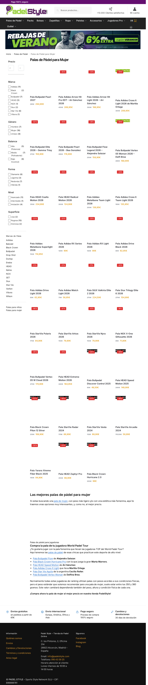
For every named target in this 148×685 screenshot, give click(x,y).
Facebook (81, 638)
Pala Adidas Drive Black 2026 (124, 245)
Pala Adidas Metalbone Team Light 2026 (98, 200)
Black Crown (14, 91)
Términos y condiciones (18, 653)
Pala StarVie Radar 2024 (68, 429)
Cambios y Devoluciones (19, 648)
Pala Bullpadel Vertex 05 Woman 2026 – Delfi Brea (126, 153)
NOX (13, 104)
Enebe (9, 262)
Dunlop (9, 259)
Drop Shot (11, 255)
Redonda (15, 181)
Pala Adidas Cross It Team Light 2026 (125, 199)
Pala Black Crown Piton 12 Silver (39, 429)
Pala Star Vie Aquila (43, 571)
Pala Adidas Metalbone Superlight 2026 (41, 246)
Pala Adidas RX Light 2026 (98, 245)
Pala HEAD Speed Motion (46, 565)
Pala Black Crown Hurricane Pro (49, 561)
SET (8, 277)
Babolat (9, 244)
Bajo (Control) (15, 160)
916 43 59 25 (57, 659)
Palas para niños (14, 307)
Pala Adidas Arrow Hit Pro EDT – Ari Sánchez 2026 (70, 100)
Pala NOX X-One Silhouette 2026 (124, 335)
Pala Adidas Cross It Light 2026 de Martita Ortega (126, 103)
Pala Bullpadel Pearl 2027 (40, 99)
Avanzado (15, 197)
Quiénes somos (14, 638)
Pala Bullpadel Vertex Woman (48, 574)
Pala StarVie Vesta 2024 (97, 429)
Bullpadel (15, 97)
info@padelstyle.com (58, 656)
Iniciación (15, 204)
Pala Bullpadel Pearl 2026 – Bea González (70, 149)
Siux (13, 107)
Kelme (9, 270)
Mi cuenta (134, 13)
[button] (135, 23)
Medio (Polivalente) (16, 154)
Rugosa (14, 220)
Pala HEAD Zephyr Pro (70, 474)
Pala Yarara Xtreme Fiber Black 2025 (40, 472)
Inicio (8, 54)
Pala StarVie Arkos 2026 (68, 335)
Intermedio (16, 201)
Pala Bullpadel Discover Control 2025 (99, 382)
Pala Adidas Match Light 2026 (68, 292)
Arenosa (15, 224)
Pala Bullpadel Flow (43, 558)
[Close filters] (27, 59)
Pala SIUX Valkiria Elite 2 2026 (99, 292)
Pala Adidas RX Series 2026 (70, 245)
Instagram (81, 642)
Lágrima (14, 178)
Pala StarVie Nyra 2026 (96, 335)
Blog (78, 646)
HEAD (13, 100)
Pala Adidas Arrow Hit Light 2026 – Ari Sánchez (98, 100)
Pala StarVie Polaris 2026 (40, 335)
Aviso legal (11, 658)
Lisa (13, 217)
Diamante (15, 174)
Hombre (14, 127)
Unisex (14, 134)
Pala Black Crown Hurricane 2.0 (96, 476)
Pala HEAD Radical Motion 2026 (68, 199)
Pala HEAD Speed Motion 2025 (124, 382)
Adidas (14, 87)
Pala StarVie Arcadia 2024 (126, 429)
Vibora (14, 114)
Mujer (13, 130)
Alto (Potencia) (15, 147)
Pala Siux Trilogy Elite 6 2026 (126, 292)
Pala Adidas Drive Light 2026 (39, 292)
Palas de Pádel (21, 54)
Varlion (9, 288)
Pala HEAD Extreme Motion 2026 (69, 378)
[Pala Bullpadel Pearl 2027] (42, 81)
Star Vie (14, 111)
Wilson (9, 296)
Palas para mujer (14, 310)
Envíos (9, 643)
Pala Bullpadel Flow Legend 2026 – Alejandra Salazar (97, 150)
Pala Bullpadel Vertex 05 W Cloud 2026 (41, 378)
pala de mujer (60, 501)
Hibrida (14, 185)
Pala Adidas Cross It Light (46, 568)
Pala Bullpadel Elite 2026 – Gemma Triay (41, 149)
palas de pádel (55, 552)
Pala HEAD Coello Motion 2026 (39, 199)
